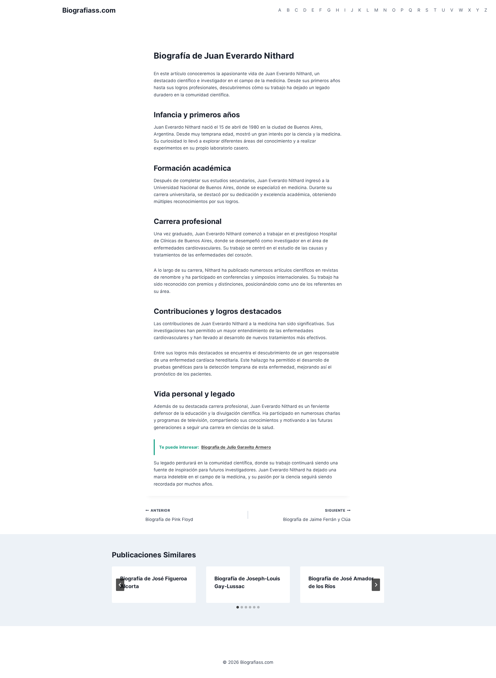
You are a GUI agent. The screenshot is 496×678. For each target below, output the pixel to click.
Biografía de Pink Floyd (169, 515)
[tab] (237, 607)
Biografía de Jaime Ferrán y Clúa (317, 515)
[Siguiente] (376, 585)
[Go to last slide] (120, 585)
